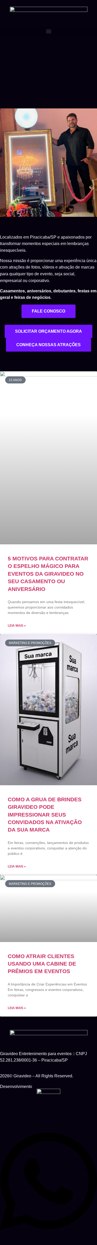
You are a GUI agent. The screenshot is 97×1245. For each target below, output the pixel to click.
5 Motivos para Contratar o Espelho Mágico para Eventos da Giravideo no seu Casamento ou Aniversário (48, 573)
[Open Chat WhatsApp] (48, 1235)
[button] (48, 31)
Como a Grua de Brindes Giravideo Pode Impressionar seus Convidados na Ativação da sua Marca (45, 814)
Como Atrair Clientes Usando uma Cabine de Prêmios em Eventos (42, 963)
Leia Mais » (17, 625)
